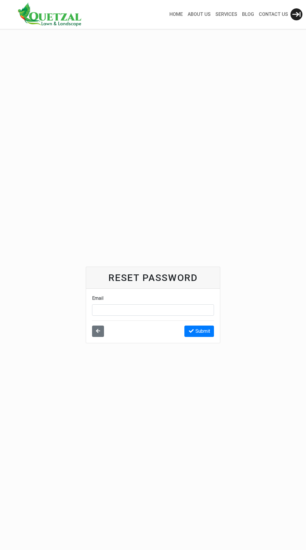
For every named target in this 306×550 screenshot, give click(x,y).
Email (97, 298)
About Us (199, 14)
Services (226, 14)
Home (176, 14)
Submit (202, 331)
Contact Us (273, 14)
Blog (248, 14)
